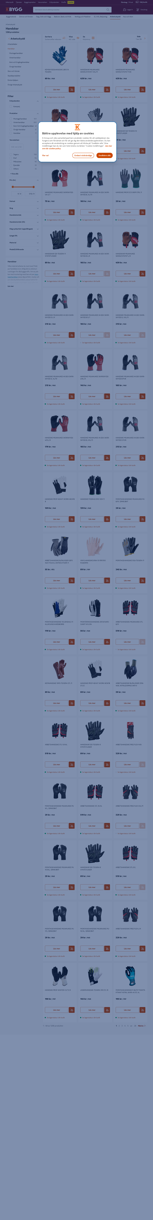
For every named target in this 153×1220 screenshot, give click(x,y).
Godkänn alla (105, 155)
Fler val (45, 155)
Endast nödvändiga (83, 155)
